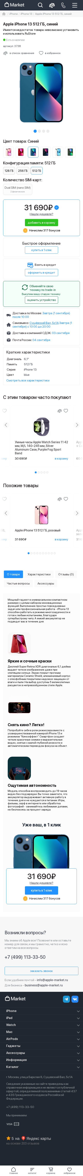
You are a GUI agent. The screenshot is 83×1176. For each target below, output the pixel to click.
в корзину (61, 458)
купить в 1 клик (41, 250)
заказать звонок (41, 971)
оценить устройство (41, 300)
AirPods (12, 1039)
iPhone (11, 1011)
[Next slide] (77, 425)
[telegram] (66, 999)
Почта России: (22, 340)
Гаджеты (13, 1046)
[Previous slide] (6, 425)
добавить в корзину (41, 222)
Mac (9, 1032)
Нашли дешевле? (41, 214)
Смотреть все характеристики (27, 380)
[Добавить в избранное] (4, 410)
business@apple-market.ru (44, 985)
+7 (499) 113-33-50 (25, 957)
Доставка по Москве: (27, 313)
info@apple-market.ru (52, 980)
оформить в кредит (41, 272)
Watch (11, 1025)
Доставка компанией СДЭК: (32, 333)
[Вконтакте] (74, 999)
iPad (9, 1018)
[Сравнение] (59, 410)
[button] (32, 1170)
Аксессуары (15, 1053)
